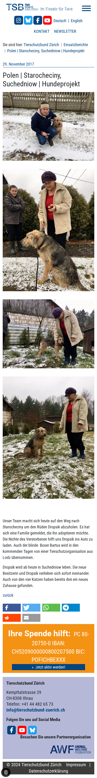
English (77, 20)
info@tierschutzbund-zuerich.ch (35, 710)
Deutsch (60, 20)
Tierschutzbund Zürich (41, 44)
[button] (12, 608)
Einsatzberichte (76, 44)
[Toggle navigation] (86, 9)
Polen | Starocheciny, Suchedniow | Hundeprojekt (45, 50)
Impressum (76, 764)
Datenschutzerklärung (48, 771)
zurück (8, 595)
